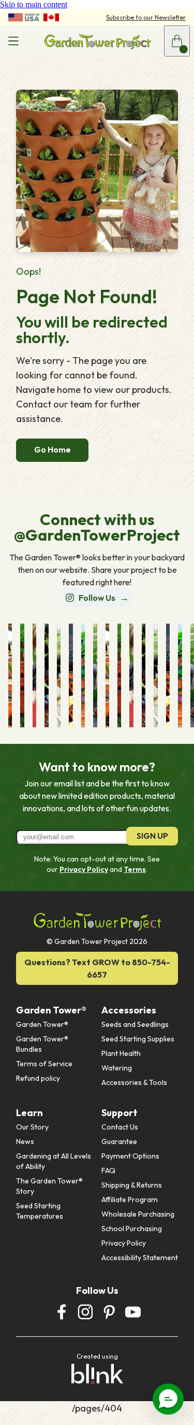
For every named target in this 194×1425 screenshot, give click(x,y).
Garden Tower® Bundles (43, 1044)
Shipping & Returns (131, 1185)
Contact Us (119, 1127)
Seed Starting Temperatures (39, 1211)
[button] (168, 1399)
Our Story (32, 1127)
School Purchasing (131, 1228)
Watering (116, 1068)
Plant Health (121, 1053)
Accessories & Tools (134, 1082)
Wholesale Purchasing (137, 1214)
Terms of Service (44, 1063)
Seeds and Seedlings (135, 1024)
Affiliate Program (129, 1199)
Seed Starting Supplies (137, 1038)
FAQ (108, 1170)
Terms (135, 869)
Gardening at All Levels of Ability (54, 1161)
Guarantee (119, 1141)
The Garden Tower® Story (50, 1186)
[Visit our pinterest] (109, 1312)
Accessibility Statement (139, 1257)
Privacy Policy (83, 869)
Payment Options (130, 1156)
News (25, 1141)
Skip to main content (33, 4)
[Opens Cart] (177, 41)
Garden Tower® (42, 1024)
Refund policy (38, 1078)
